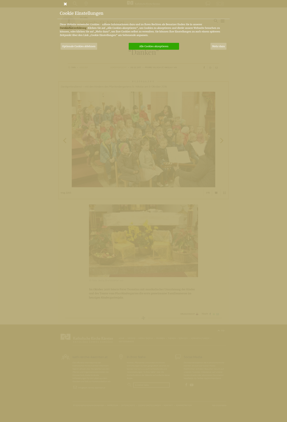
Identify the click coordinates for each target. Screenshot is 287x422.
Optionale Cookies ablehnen (79, 46)
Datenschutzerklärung (73, 27)
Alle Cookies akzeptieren (153, 46)
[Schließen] (143, 4)
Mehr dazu (218, 46)
